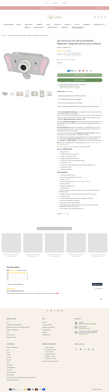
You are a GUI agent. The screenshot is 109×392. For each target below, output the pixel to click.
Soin (8, 350)
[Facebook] (96, 8)
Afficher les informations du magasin (70, 88)
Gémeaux (9, 370)
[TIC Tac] (101, 8)
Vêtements (10, 365)
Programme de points (48, 327)
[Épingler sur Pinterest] (67, 214)
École (8, 362)
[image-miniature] (5, 93)
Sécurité (9, 360)
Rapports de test (11, 337)
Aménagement (11, 367)
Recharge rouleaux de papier (65, 146)
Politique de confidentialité (14, 325)
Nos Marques (10, 375)
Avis (8, 332)
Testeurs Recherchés (12, 380)
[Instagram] (99, 8)
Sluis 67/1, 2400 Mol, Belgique (87, 324)
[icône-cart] (105, 17)
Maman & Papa (11, 372)
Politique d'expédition (12, 330)
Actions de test (11, 335)
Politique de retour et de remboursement (18, 327)
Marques (44, 332)
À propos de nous (47, 325)
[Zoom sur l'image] (27, 64)
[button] (79, 75)
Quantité (59, 63)
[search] (94, 17)
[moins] (58, 66)
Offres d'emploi (46, 330)
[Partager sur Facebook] (64, 214)
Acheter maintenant (79, 80)
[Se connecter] (98, 17)
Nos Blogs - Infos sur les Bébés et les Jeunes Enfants (21, 377)
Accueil (4, 35)
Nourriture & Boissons (12, 347)
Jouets (8, 355)
